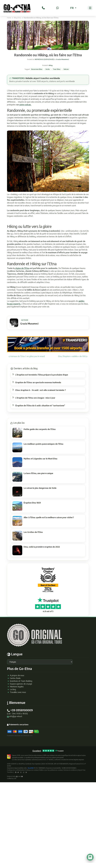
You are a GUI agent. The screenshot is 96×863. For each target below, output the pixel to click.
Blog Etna (17, 18)
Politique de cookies (31, 770)
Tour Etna (56, 69)
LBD (15, 778)
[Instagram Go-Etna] (21, 772)
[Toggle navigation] (90, 8)
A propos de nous (17, 675)
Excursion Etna (36, 69)
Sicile (48, 69)
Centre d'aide (15, 678)
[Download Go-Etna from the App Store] (23, 772)
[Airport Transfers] (48, 344)
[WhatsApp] (57, 7)
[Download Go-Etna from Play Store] (26, 772)
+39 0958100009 (21, 710)
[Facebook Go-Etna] (15, 772)
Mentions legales (17, 686)
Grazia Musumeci (62, 59)
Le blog (13, 689)
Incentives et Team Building (21, 681)
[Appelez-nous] (43, 7)
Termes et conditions (70, 770)
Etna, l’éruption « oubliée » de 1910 (72, 356)
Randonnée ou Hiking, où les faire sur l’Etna (48, 55)
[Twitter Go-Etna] (18, 772)
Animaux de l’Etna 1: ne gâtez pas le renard (27, 356)
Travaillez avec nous (18, 692)
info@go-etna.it (15, 716)
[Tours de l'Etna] (17, 8)
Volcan (66, 69)
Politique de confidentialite (15, 770)
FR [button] (72, 7)
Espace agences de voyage (21, 684)
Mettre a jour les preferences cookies (51, 770)
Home (9, 18)
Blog (51, 65)
